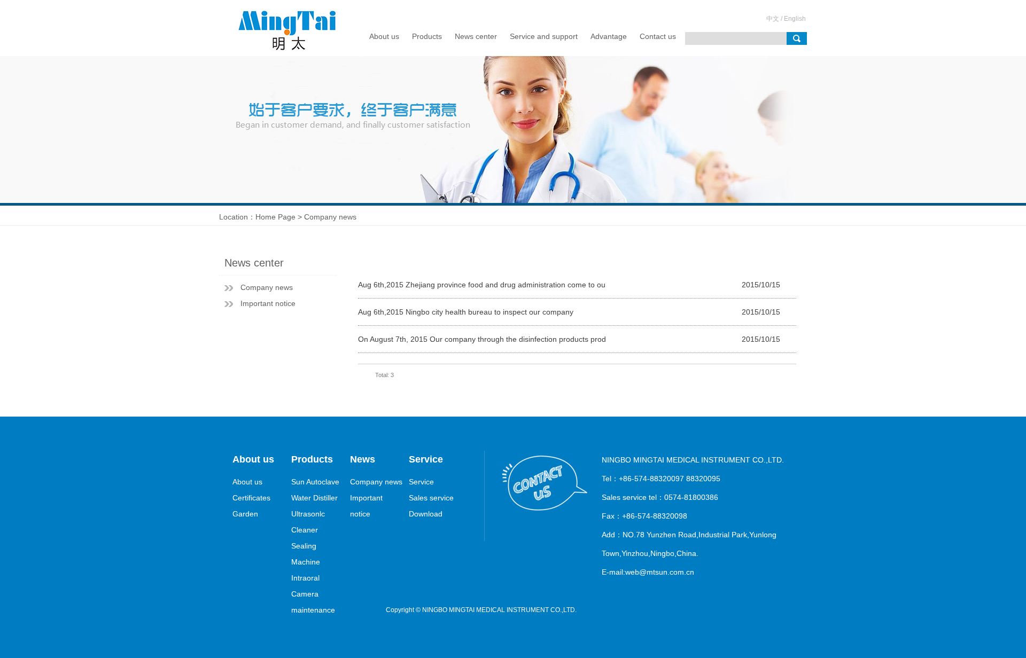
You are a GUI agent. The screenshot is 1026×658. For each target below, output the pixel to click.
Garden (245, 514)
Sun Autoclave (315, 481)
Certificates (251, 498)
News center (476, 36)
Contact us (658, 36)
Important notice (268, 303)
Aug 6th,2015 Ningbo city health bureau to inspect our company (465, 312)
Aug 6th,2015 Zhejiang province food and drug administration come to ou (481, 284)
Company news (266, 287)
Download (425, 514)
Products (427, 36)
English (795, 18)
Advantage (608, 36)
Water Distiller (314, 498)
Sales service (431, 498)
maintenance (313, 610)
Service (421, 481)
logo (291, 28)
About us (384, 36)
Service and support (544, 36)
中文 (772, 18)
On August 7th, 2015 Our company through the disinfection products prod (482, 339)
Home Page (275, 217)
